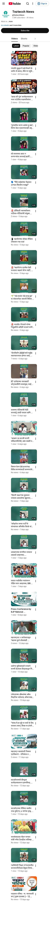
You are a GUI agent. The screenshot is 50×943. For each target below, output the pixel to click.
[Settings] (32, 3)
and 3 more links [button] (15, 25)
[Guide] (3, 3)
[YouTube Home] (14, 3)
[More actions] (35, 68)
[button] (35, 39)
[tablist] (25, 39)
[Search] (27, 3)
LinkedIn (6, 25)
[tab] (14, 39)
